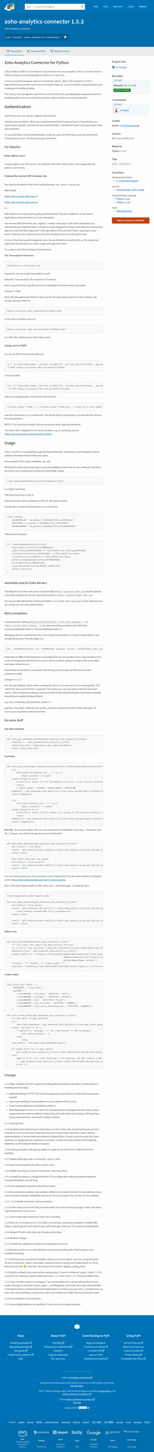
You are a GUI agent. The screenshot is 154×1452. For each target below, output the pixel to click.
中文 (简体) (96, 1422)
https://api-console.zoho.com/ (20, 196)
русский (119, 1422)
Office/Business (124, 211)
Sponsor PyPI (96, 1354)
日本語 (39, 1422)
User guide (19, 1350)
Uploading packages (19, 1346)
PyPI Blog (57, 1343)
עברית (128, 1422)
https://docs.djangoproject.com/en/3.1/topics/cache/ (38, 879)
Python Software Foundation (75, 1394)
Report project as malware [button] (130, 220)
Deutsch (86, 1422)
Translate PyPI (94, 1350)
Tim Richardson (128, 125)
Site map (77, 1402)
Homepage (121, 67)
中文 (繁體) (109, 1422)
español (21, 1422)
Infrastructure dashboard (57, 1346)
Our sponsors (58, 1358)
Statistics (58, 1350)
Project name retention (19, 1354)
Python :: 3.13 (123, 202)
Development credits (94, 1358)
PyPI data (118, 80)
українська (65, 1422)
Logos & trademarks (58, 1354)
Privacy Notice (132, 1354)
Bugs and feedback (95, 1343)
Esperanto (138, 1422)
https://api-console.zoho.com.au (21, 202)
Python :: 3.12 (123, 198)
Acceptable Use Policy (132, 1358)
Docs (105, 6)
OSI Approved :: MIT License (130, 189)
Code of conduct (132, 1350)
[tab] (15, 51)
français (30, 1422)
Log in (131, 6)
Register (143, 6)
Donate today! (77, 1385)
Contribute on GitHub (94, 1346)
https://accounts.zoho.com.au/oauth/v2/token (28, 434)
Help (96, 6)
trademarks (105, 1391)
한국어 (147, 1422)
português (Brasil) (52, 1422)
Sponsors (118, 6)
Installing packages (19, 1343)
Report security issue (133, 1346)
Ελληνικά (76, 1422)
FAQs (20, 1358)
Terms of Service (132, 1343)
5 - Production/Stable (127, 180)
